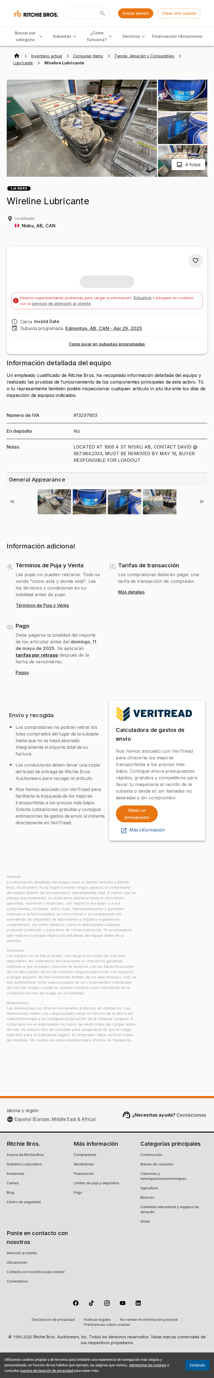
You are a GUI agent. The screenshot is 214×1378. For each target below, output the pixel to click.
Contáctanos (191, 1115)
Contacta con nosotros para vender (36, 1272)
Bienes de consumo (156, 1164)
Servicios (131, 36)
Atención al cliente (22, 1253)
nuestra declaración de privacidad (46, 1371)
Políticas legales (97, 1319)
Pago (78, 1192)
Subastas (62, 36)
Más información (147, 830)
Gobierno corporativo (24, 1164)
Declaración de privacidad (53, 1319)
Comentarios (17, 1281)
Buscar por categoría (25, 36)
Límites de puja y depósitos (96, 1183)
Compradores (85, 1155)
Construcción (151, 1155)
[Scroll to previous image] (12, 501)
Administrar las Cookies (147, 1365)
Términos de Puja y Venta (42, 605)
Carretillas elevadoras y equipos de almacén (169, 1210)
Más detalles (131, 592)
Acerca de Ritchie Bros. (26, 1155)
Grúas (145, 1221)
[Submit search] (102, 13)
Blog (10, 1192)
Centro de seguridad (24, 1202)
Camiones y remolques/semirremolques (163, 1176)
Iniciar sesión (136, 13)
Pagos (22, 672)
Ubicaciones (190, 36)
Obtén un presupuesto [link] (137, 814)
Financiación (164, 36)
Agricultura (149, 1188)
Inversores (15, 1174)
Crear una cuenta (179, 13)
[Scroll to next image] (201, 501)
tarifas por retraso (37, 655)
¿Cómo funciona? (97, 36)
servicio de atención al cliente (61, 303)
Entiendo (197, 1365)
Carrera (13, 1183)
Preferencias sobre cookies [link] (107, 1324)
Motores (147, 1197)
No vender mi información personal (149, 1319)
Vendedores (84, 1164)
